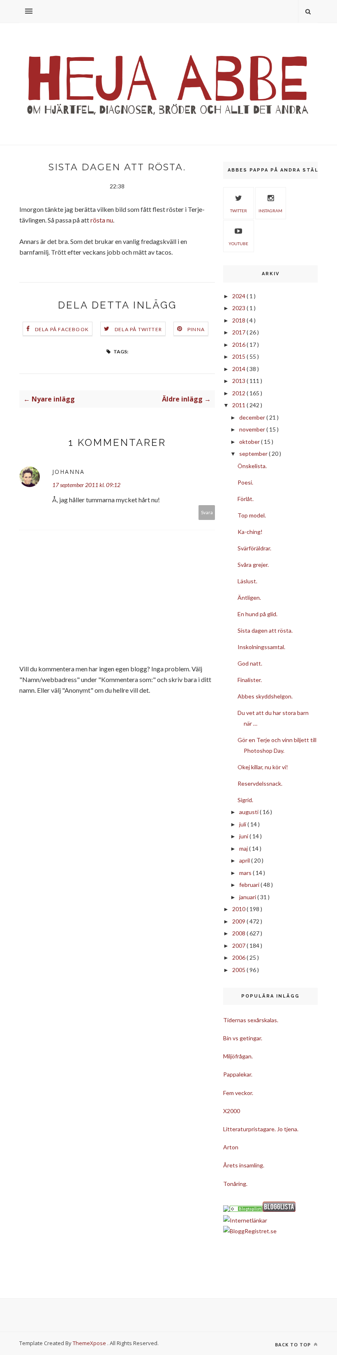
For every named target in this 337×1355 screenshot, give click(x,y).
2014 (239, 368)
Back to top (293, 1344)
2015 (239, 356)
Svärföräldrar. (254, 548)
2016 (239, 344)
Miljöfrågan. (238, 1056)
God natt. (250, 663)
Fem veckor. (238, 1092)
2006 (239, 957)
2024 (239, 295)
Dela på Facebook (62, 329)
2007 (239, 945)
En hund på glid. (257, 613)
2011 (239, 404)
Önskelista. (252, 465)
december (252, 417)
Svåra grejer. (253, 564)
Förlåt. (246, 498)
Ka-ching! (250, 531)
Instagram (270, 210)
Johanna (68, 472)
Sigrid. (245, 799)
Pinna (196, 329)
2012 (239, 393)
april (245, 860)
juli (243, 824)
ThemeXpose (89, 1343)
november (252, 429)
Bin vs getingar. (242, 1038)
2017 (239, 332)
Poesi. (245, 482)
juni (244, 836)
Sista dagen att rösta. (265, 630)
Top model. (252, 515)
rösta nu (101, 220)
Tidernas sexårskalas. (250, 1019)
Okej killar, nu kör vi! (263, 766)
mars (246, 872)
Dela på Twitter (138, 329)
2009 (239, 921)
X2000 (231, 1110)
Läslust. (247, 581)
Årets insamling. (243, 1165)
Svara (207, 512)
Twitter (238, 210)
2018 (239, 320)
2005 (239, 969)
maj (244, 848)
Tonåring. (235, 1183)
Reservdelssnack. (260, 783)
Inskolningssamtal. (261, 646)
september (254, 453)
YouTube (238, 243)
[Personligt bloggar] (246, 1209)
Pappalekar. (237, 1074)
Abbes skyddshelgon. (265, 696)
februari (250, 884)
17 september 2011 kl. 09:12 (86, 484)
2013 (239, 380)
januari (248, 896)
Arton (230, 1147)
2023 (239, 307)
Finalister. (250, 679)
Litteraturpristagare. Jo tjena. (260, 1128)
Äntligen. (249, 597)
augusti (249, 811)
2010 (239, 908)
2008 (239, 933)
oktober (250, 441)
